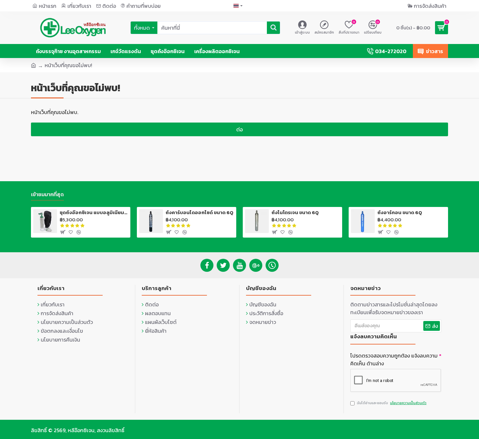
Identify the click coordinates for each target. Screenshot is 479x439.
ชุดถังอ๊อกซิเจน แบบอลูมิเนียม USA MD (94, 212)
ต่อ (239, 129)
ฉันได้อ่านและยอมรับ (392, 402)
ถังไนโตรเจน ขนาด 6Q (295, 212)
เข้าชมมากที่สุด (47, 194)
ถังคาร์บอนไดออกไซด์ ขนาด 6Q (199, 212)
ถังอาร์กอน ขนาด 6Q (399, 212)
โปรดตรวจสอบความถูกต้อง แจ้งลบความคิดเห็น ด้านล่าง (394, 359)
